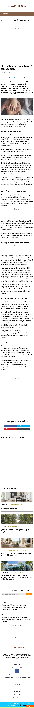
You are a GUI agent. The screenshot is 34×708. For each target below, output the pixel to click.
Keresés (29, 594)
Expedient (17, 676)
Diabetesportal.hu (17, 691)
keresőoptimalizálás (24, 675)
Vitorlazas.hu (17, 684)
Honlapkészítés (9, 675)
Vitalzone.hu (17, 688)
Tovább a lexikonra (17, 625)
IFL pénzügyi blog (8, 149)
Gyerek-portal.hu (17, 697)
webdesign (15, 675)
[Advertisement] (17, 46)
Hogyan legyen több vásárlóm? (17, 667)
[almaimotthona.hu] (17, 6)
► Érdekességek (21, 20)
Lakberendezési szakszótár (17, 590)
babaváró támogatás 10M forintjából (13, 268)
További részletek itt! (21, 705)
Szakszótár (16, 598)
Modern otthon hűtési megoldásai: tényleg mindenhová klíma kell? (16, 508)
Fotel (4, 602)
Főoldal (4, 20)
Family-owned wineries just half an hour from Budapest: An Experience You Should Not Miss (17, 531)
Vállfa (4, 614)
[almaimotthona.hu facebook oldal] (17, 671)
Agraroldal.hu (17, 701)
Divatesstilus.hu (17, 694)
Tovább (15, 609)
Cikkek (11, 20)
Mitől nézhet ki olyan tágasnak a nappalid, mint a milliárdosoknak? (16, 554)
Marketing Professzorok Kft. (23, 677)
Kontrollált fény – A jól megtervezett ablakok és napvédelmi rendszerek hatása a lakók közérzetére (16, 577)
